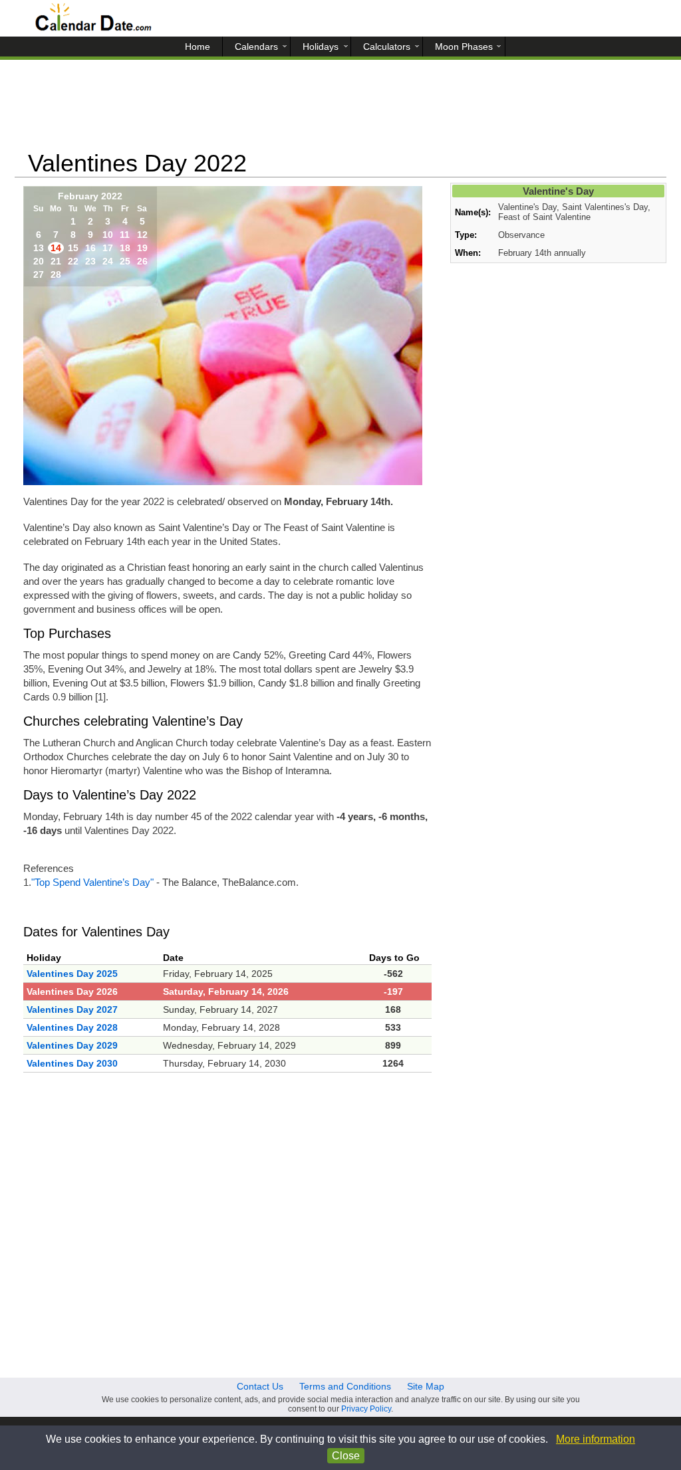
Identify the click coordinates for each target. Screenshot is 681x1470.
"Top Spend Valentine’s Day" (92, 882)
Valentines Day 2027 (72, 1009)
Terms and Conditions (345, 1386)
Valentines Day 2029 (72, 1045)
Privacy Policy (366, 1409)
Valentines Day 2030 (72, 1063)
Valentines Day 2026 (72, 991)
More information (595, 1439)
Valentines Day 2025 (72, 973)
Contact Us (260, 1386)
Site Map (425, 1386)
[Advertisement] (340, 110)
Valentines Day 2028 (72, 1027)
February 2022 (90, 196)
